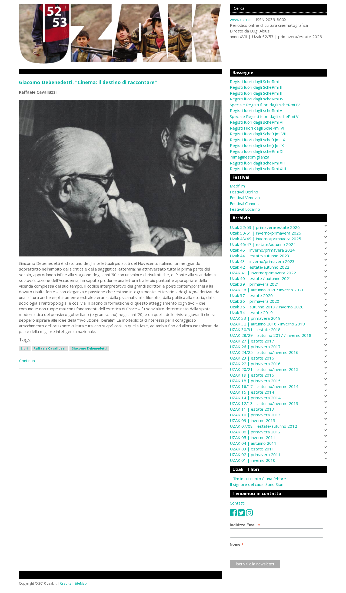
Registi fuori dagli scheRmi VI (257, 122)
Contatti (237, 503)
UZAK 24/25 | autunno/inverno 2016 (264, 352)
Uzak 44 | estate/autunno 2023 (259, 255)
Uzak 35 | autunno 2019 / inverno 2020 (267, 306)
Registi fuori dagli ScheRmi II (256, 87)
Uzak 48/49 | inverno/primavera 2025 (265, 238)
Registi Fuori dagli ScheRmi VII (258, 128)
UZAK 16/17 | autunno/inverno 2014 (264, 386)
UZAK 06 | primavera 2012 (255, 431)
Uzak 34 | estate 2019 (251, 312)
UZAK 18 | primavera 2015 (255, 380)
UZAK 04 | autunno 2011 (253, 443)
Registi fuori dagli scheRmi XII (257, 163)
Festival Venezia (245, 197)
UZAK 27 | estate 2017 (252, 341)
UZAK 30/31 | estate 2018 (255, 329)
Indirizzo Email (245, 525)
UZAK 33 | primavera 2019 (255, 318)
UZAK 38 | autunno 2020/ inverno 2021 (267, 289)
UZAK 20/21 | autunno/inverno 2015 (264, 369)
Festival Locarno (245, 209)
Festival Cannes (244, 203)
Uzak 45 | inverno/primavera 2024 (262, 250)
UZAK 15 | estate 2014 (252, 392)
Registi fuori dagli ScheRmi (254, 81)
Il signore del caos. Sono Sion (256, 484)
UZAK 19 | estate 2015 (252, 375)
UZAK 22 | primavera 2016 (255, 363)
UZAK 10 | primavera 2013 (255, 414)
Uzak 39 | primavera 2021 (254, 284)
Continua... (28, 360)
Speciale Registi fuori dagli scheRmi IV (265, 104)
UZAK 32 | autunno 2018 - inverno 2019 (267, 324)
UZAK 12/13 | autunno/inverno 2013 (264, 403)
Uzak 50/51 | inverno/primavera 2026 (265, 233)
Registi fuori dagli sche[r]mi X (257, 145)
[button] (278, 186)
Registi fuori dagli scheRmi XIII (258, 168)
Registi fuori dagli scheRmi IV (257, 98)
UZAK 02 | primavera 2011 (255, 454)
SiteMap (81, 583)
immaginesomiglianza (249, 157)
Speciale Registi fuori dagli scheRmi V (264, 116)
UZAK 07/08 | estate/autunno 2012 (263, 426)
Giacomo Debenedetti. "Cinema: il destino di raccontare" (88, 82)
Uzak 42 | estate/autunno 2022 (259, 267)
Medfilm (237, 186)
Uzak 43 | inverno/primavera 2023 (262, 261)
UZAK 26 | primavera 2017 (255, 346)
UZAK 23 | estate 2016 (252, 358)
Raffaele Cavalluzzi (50, 348)
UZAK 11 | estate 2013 (252, 409)
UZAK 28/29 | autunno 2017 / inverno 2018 (270, 335)
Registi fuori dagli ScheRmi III (257, 93)
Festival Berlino (244, 192)
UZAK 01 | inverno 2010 (252, 460)
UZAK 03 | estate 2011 (252, 449)
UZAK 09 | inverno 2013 (252, 420)
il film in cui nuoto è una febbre (258, 478)
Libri (25, 348)
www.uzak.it (241, 19)
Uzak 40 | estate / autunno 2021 (260, 278)
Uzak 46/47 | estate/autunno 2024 (263, 244)
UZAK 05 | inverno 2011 (252, 437)
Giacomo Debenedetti (89, 348)
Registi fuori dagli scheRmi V (256, 110)
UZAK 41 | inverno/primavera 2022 (263, 272)
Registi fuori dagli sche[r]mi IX (257, 139)
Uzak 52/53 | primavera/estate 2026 (265, 227)
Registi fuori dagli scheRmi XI (257, 151)
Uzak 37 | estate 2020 (251, 295)
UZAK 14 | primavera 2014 (255, 397)
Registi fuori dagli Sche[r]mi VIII (259, 133)
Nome (237, 544)
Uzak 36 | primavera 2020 (254, 301)
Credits (65, 583)
